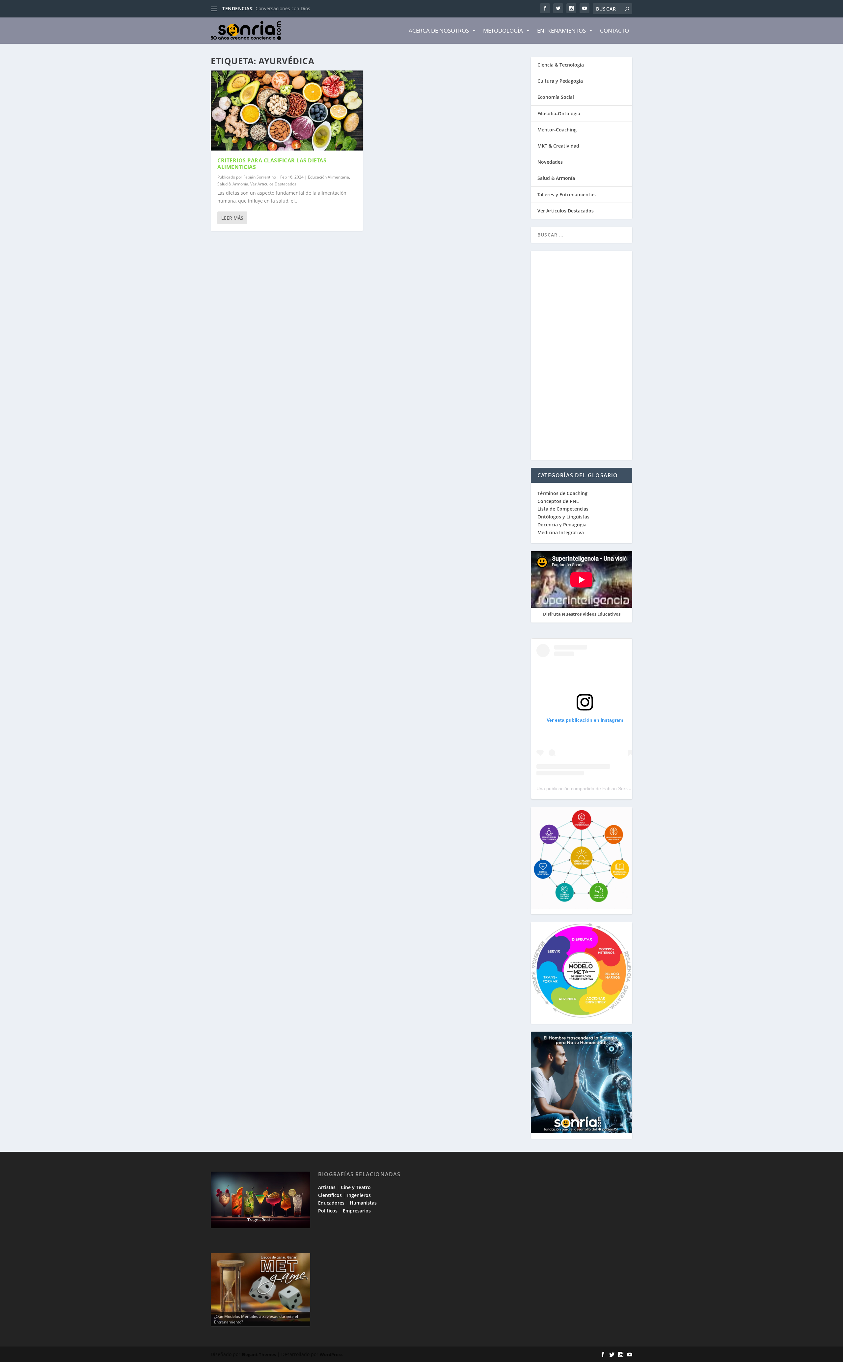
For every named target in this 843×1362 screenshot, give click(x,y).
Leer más (232, 218)
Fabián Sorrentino (259, 177)
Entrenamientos (561, 30)
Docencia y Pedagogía (561, 524)
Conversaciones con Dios (283, 8)
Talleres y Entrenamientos (566, 194)
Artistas (327, 1187)
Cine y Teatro (356, 1187)
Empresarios (357, 1211)
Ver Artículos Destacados (273, 184)
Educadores (331, 1203)
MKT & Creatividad (558, 146)
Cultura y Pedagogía (560, 81)
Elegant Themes (259, 1354)
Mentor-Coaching (557, 129)
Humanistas (363, 1203)
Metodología (503, 30)
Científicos (330, 1195)
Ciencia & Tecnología (560, 65)
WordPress (331, 1354)
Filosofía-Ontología (558, 113)
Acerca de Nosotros (439, 30)
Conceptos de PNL (558, 501)
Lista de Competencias (563, 509)
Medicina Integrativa (560, 532)
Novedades (550, 162)
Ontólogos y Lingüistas (563, 517)
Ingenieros (359, 1195)
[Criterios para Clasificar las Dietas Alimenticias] (287, 110)
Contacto (614, 30)
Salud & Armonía (232, 184)
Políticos (328, 1211)
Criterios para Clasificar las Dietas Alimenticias (271, 164)
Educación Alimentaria (328, 177)
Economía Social (555, 97)
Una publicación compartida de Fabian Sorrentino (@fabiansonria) (605, 788)
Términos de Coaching (562, 493)
